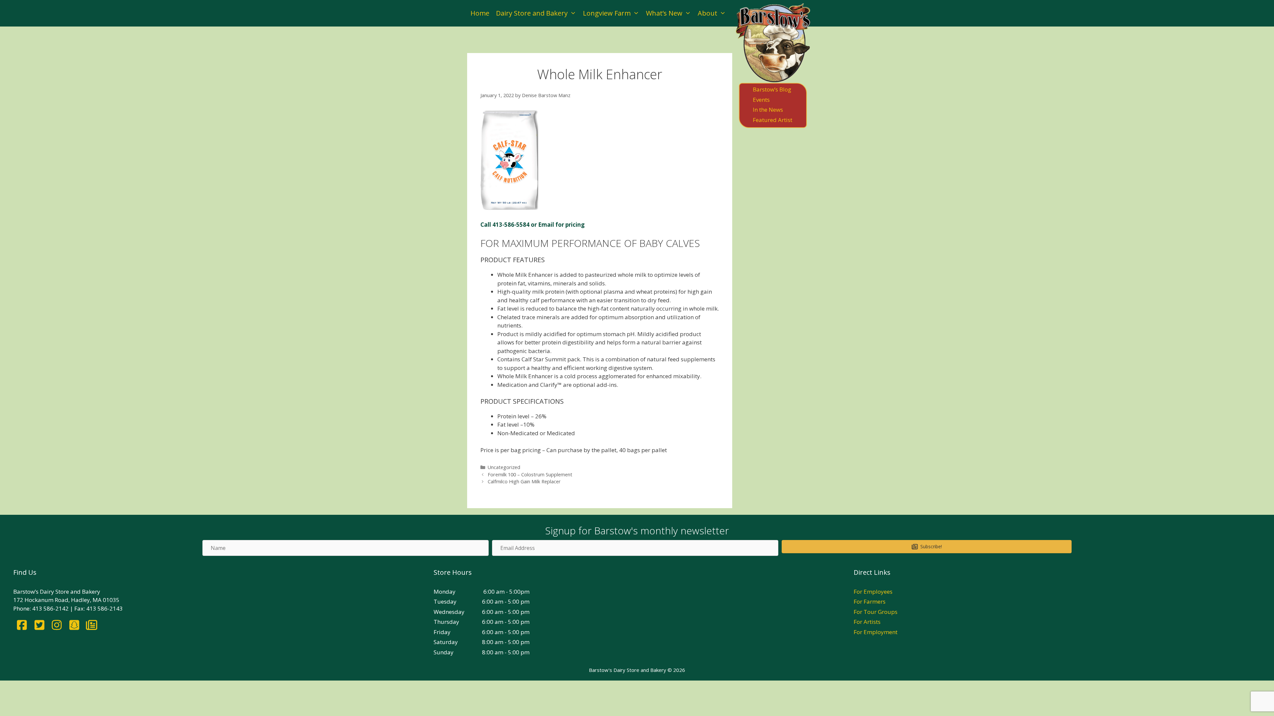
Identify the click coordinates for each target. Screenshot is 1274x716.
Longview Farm (607, 13)
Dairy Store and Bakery (532, 13)
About (707, 13)
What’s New (664, 13)
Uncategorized (504, 467)
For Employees (873, 591)
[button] (926, 546)
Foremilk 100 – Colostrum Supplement (530, 474)
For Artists (867, 622)
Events (761, 99)
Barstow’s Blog (772, 89)
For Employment (875, 632)
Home (479, 13)
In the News (768, 109)
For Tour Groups (875, 612)
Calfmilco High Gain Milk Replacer (524, 481)
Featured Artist (772, 120)
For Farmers (869, 601)
